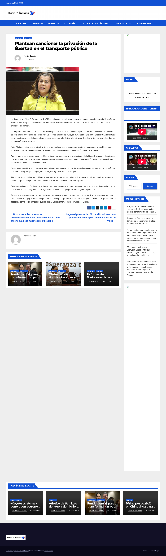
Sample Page (154, 551)
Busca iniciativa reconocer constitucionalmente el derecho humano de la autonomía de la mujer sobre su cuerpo (35, 217)
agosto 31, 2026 (19, 511)
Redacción (31, 56)
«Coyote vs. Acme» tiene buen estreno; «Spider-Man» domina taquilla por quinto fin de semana (141, 209)
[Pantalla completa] (154, 138)
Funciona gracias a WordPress (17, 551)
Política (129, 500)
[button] (158, 23)
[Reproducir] (130, 138)
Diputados (28, 38)
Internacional (145, 23)
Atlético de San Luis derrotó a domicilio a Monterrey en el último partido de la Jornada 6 (142, 221)
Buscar (130, 177)
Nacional (21, 23)
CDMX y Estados (122, 23)
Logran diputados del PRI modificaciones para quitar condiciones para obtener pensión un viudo (91, 217)
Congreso (37, 23)
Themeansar (48, 551)
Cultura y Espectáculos (94, 23)
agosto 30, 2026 (58, 511)
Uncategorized (16, 500)
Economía (69, 23)
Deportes (53, 23)
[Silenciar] (150, 138)
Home (145, 551)
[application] (142, 131)
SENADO (99, 271)
